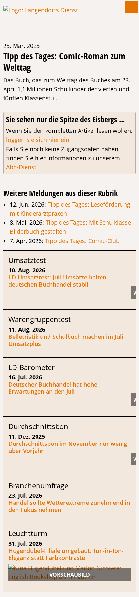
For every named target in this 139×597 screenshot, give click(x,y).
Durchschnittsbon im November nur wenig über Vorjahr (67, 447)
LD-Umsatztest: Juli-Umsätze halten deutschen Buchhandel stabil (57, 280)
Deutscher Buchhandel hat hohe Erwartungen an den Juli (52, 387)
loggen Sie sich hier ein (37, 139)
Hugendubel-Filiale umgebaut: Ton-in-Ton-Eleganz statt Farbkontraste (65, 554)
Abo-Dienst (21, 167)
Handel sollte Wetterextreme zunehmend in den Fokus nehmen (69, 506)
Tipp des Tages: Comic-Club (82, 241)
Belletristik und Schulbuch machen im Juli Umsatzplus (65, 340)
